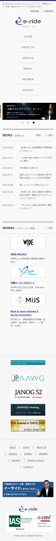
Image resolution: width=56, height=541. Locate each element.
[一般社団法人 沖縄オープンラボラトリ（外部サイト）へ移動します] (28, 279)
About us (28, 47)
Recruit (28, 90)
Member (28, 80)
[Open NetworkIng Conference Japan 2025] (28, 367)
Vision (28, 37)
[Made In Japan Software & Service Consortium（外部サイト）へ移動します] (28, 308)
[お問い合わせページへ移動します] (28, 496)
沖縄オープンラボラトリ (23, 283)
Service (28, 58)
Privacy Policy (36, 460)
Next (52, 111)
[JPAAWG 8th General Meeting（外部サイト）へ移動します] (28, 383)
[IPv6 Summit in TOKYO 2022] (28, 431)
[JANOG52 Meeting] (28, 399)
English (34, 11)
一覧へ (50, 135)
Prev (3, 111)
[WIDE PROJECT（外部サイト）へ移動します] (28, 251)
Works (28, 69)
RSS (38, 135)
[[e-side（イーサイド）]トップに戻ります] (28, 26)
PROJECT (19, 254)
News (12, 447)
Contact (49, 11)
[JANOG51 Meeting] (28, 415)
